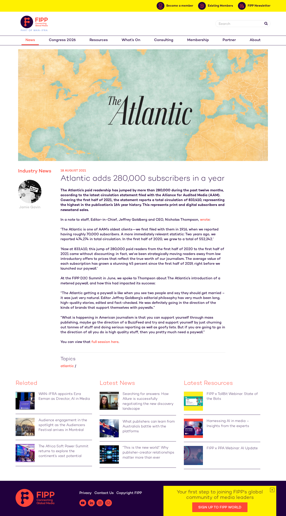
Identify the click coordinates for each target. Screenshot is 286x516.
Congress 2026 (62, 40)
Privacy (85, 493)
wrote (205, 220)
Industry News (34, 171)
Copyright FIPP (129, 493)
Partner (229, 40)
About (255, 40)
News (30, 40)
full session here (104, 342)
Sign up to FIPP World (219, 507)
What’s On (131, 40)
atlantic (67, 366)
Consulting (163, 40)
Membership (198, 40)
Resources (98, 40)
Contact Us (104, 493)
